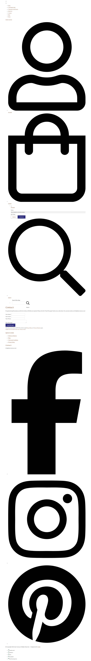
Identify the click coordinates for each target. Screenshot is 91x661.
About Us (10, 11)
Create (38, 646)
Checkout (21, 217)
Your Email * (8, 316)
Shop (9, 5)
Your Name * (8, 314)
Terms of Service (37, 327)
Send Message (10, 325)
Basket (14, 217)
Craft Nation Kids (11, 7)
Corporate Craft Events (13, 9)
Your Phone (8, 318)
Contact (10, 13)
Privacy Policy (29, 327)
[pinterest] (46, 643)
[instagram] (46, 563)
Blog (9, 14)
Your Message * (9, 322)
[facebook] (46, 474)
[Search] (28, 302)
